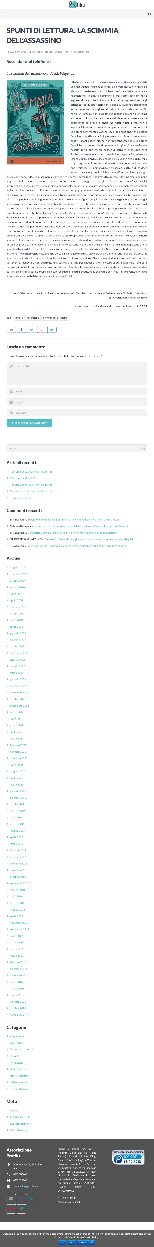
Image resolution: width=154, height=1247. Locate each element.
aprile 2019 (16, 837)
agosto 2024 (17, 587)
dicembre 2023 (18, 606)
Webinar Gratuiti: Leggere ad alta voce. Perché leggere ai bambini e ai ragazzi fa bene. (77, 545)
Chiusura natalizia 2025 (23, 478)
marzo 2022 (16, 672)
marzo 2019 (16, 843)
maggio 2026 (17, 567)
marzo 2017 (16, 955)
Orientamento (18, 1082)
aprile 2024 (16, 600)
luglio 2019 (16, 817)
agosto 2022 (17, 659)
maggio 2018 (17, 909)
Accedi (14, 1110)
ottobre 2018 (18, 876)
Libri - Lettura (56, 51)
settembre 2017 (19, 929)
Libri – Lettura (18, 1069)
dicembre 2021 (18, 685)
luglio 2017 (16, 935)
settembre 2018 (19, 883)
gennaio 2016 (18, 1001)
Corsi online (17, 1042)
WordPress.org (19, 1130)
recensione (33, 317)
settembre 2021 (19, 705)
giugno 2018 (17, 903)
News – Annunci (19, 1075)
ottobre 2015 (18, 1008)
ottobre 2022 (18, 646)
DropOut (15, 1056)
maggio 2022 (17, 666)
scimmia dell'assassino (55, 317)
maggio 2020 (17, 771)
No (71, 1242)
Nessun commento (79, 51)
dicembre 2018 (18, 863)
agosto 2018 (17, 889)
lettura (19, 317)
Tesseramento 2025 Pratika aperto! (31, 484)
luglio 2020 (16, 764)
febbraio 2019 (18, 850)
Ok (62, 1242)
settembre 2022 (19, 653)
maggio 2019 (17, 830)
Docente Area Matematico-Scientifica (32, 491)
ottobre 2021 (18, 699)
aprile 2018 (16, 916)
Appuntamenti (18, 1036)
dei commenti (20, 1123)
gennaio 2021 (18, 751)
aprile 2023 (16, 626)
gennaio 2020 (18, 791)
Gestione (37, 51)
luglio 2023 (16, 620)
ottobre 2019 (18, 804)
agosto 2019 (17, 810)
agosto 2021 (17, 712)
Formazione (16, 1062)
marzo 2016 (16, 995)
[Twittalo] (31, 330)
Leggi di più (86, 1242)
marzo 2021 (16, 738)
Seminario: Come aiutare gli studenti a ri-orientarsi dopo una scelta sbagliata (72, 532)
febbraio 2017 (18, 962)
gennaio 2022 (18, 679)
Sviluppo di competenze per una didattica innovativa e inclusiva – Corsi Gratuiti (74, 519)
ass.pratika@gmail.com (25, 1186)
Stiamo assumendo (21, 497)
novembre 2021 (19, 692)
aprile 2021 (16, 731)
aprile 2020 (16, 778)
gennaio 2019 (18, 856)
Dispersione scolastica (23, 1049)
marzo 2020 (16, 784)
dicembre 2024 (18, 574)
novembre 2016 (19, 975)
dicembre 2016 (18, 968)
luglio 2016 (16, 981)
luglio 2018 (16, 896)
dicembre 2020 (18, 758)
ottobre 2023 (18, 613)
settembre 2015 (19, 1014)
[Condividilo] (21, 330)
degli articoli (19, 1117)
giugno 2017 (17, 942)
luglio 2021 (16, 718)
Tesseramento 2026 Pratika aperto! (31, 471)
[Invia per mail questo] (11, 330)
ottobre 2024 (18, 580)
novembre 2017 (19, 922)
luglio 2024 (16, 593)
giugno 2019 (17, 824)
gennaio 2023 (18, 633)
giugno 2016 (17, 988)
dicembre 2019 (18, 797)
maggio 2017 (17, 949)
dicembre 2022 (18, 639)
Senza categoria (19, 1088)
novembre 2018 (19, 870)
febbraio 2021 (18, 745)
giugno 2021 (17, 725)
